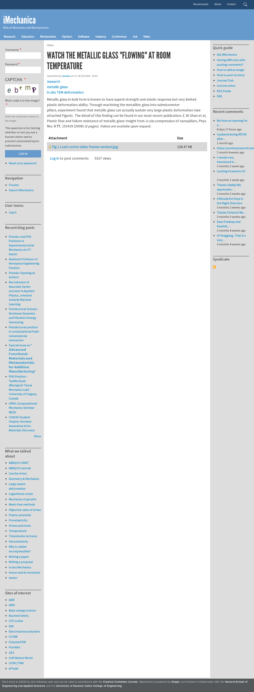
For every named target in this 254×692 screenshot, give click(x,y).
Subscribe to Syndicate (214, 267)
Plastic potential (20, 515)
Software (83, 36)
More (37, 436)
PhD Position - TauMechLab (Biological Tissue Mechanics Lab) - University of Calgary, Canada (23, 387)
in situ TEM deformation (65, 92)
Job (135, 36)
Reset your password (22, 163)
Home (50, 45)
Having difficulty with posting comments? (231, 62)
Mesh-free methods (22, 504)
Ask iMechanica (227, 54)
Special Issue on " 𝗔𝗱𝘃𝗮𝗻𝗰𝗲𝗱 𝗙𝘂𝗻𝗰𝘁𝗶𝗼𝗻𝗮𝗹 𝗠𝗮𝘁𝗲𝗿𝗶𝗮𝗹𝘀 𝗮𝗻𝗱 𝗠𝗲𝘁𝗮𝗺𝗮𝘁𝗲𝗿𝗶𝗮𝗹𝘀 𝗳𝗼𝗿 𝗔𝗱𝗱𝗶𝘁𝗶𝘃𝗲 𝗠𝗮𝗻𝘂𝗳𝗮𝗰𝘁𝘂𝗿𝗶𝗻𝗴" (22, 358)
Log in (54, 158)
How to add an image (230, 70)
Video (146, 36)
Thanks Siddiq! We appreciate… (229, 187)
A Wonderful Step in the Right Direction (230, 201)
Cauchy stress (18, 473)
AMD (12, 605)
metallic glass (57, 87)
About (217, 4)
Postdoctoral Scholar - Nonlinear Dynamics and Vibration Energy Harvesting (24, 315)
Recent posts (200, 4)
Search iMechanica (21, 190)
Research (9, 36)
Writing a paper (19, 557)
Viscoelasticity (18, 541)
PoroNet (14, 647)
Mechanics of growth (22, 499)
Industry (100, 36)
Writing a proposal (21, 562)
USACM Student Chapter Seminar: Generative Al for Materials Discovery (22, 423)
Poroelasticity (18, 520)
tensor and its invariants (24, 572)
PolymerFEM (17, 642)
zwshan (66, 76)
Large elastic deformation (17, 486)
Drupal (175, 681)
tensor (13, 578)
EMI (11, 626)
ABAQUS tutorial (20, 468)
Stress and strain (20, 526)
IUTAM (13, 637)
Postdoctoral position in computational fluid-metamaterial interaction (24, 333)
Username (12, 50)
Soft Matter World (21, 658)
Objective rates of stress (25, 510)
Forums (14, 185)
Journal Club (225, 80)
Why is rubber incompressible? (20, 549)
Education (27, 36)
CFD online (16, 621)
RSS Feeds (224, 91)
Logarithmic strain (21, 494)
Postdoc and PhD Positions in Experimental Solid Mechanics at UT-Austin (21, 245)
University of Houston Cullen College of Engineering (89, 686)
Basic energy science (22, 610)
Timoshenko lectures (23, 536)
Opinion (67, 36)
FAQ (219, 96)
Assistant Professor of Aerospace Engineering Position (24, 263)
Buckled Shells (19, 616)
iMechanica (19, 20)
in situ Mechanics (20, 567)
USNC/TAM (16, 663)
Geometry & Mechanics (24, 479)
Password (11, 64)
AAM (12, 600)
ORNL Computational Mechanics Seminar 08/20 (23, 407)
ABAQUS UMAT (19, 463)
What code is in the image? (22, 100)
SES (11, 653)
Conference (119, 36)
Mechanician (48, 36)
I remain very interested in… (227, 159)
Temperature (18, 531)
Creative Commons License (120, 681)
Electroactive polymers (24, 631)
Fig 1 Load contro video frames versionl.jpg (85, 146)
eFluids (13, 668)
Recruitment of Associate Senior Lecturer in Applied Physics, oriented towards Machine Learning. (21, 293)
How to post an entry (231, 75)
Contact (231, 4)
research (53, 81)
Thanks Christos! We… (231, 212)
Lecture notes (226, 86)
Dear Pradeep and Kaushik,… (228, 224)
